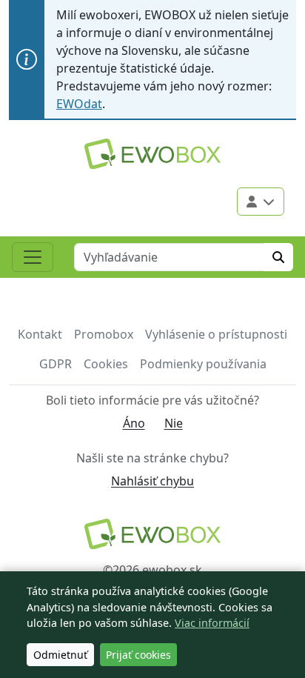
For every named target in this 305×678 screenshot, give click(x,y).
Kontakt (40, 334)
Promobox (103, 334)
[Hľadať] (278, 257)
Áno (134, 423)
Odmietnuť (60, 655)
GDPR (55, 364)
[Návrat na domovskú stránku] (152, 534)
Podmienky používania (203, 364)
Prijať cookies (138, 655)
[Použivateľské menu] (260, 201)
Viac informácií (212, 623)
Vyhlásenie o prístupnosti (216, 334)
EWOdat (79, 104)
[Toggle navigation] (32, 257)
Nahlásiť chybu (152, 481)
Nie (173, 423)
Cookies (106, 364)
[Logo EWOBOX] (152, 154)
